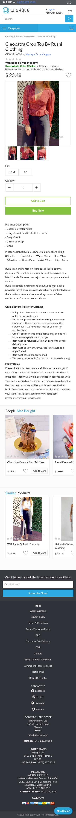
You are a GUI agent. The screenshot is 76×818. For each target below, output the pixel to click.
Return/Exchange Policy (38, 629)
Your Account (53, 12)
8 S (25, 172)
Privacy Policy (38, 617)
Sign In (51, 9)
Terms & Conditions (38, 623)
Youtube (40, 709)
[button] (69, 18)
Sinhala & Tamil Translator (38, 659)
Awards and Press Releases (38, 665)
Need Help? (63, 811)
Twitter (40, 697)
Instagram (40, 703)
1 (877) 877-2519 (25, 2)
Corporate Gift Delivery (38, 641)
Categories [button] (14, 28)
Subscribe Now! (38, 593)
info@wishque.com (38, 735)
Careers (38, 653)
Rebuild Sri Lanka (38, 678)
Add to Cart (38, 200)
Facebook (40, 691)
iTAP (38, 647)
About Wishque (38, 611)
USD (69, 2)
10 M (12, 172)
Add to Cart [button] (39, 470)
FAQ (38, 635)
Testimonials (38, 671)
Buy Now (38, 210)
